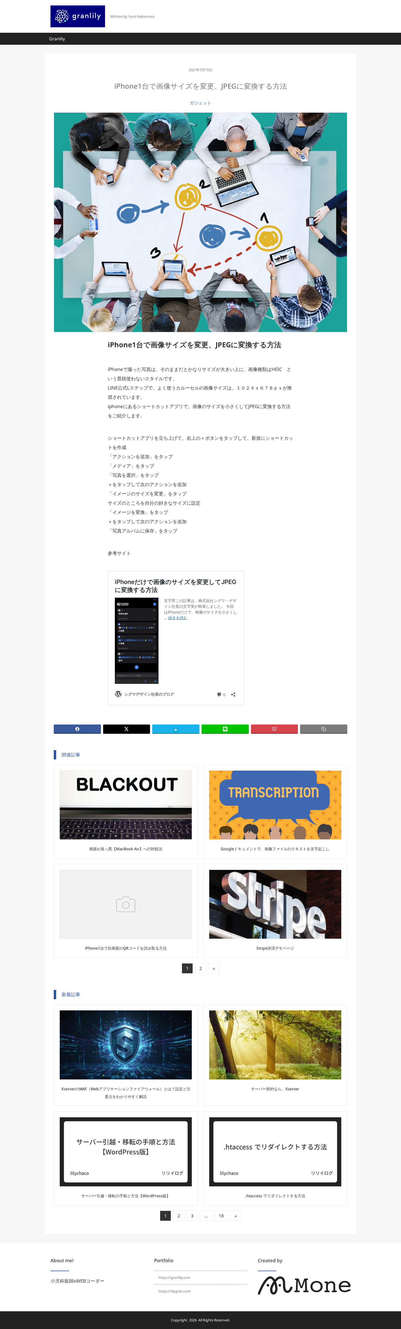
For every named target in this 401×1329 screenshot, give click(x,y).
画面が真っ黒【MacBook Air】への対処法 (125, 848)
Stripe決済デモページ (275, 948)
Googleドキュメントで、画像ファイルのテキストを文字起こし (275, 848)
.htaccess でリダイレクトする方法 (275, 1195)
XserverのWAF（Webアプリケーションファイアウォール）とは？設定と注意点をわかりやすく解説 (125, 1092)
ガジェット (200, 103)
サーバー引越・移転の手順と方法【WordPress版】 (125, 1195)
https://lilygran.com (174, 1291)
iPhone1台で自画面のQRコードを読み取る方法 (126, 948)
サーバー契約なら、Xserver (275, 1088)
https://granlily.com (174, 1277)
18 (221, 1216)
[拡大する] (343, 1283)
